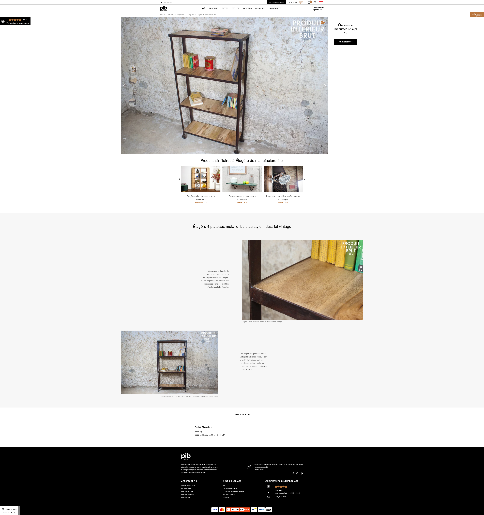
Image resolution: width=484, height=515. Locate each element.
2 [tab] (133, 80)
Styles (235, 8)
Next (325, 85)
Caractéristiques (242, 414)
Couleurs (260, 8)
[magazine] (203, 8)
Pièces (225, 8)
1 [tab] (133, 69)
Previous (124, 85)
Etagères (191, 15)
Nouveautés (275, 8)
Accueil (162, 15)
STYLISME (293, 2)
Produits (213, 8)
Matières (247, 8)
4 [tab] (133, 102)
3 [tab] (133, 91)
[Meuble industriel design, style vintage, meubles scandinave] (165, 8)
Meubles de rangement (176, 15)
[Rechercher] (161, 2)
